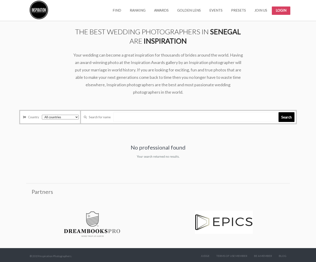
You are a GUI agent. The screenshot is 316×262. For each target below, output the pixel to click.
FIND (117, 10)
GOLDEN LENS (189, 10)
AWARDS (161, 10)
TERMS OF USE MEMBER (231, 256)
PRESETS (238, 10)
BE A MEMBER (263, 256)
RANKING (138, 10)
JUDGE (205, 256)
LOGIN (281, 10)
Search (286, 117)
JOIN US (260, 10)
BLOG (282, 256)
